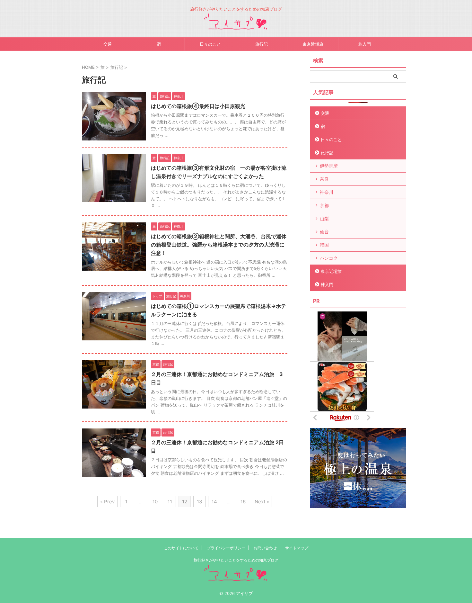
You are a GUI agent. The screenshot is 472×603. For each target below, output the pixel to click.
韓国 (324, 245)
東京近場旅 (312, 44)
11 (170, 502)
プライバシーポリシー (226, 547)
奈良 (324, 179)
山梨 (324, 218)
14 (214, 502)
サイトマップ (296, 547)
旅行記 (261, 44)
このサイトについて (181, 547)
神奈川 (326, 192)
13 (199, 502)
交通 (107, 44)
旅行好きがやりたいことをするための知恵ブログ (236, 560)
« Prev (107, 502)
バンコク (329, 258)
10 (155, 502)
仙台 (324, 231)
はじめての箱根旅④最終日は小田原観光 (198, 106)
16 (243, 502)
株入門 (364, 44)
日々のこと (210, 44)
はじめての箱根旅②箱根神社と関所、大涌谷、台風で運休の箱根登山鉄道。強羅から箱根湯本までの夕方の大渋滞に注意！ (218, 244)
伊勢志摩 (329, 165)
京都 (324, 205)
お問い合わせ (265, 547)
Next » (262, 502)
